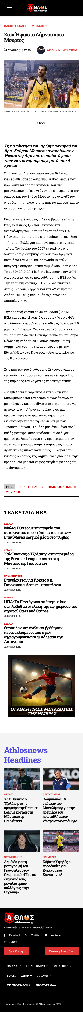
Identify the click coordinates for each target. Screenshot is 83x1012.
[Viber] (41, 132)
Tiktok (13, 941)
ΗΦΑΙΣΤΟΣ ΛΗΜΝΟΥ (61, 487)
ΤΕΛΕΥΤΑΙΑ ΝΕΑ (25, 512)
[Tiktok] (4, 942)
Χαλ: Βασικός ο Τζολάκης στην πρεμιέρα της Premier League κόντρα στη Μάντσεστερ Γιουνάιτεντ (39, 558)
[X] (23, 132)
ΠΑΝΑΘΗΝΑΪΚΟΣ (13, 576)
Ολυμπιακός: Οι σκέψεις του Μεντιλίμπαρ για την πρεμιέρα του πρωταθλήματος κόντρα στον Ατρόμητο (60, 810)
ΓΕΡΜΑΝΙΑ (50, 857)
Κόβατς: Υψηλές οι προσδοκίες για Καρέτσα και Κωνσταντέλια (57, 868)
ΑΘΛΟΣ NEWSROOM (62, 50)
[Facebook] (14, 132)
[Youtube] (46, 935)
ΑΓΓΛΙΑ (8, 550)
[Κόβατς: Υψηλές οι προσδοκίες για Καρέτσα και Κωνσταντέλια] (61, 841)
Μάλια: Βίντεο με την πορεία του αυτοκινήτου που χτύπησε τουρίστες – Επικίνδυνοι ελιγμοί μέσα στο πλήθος (37, 532)
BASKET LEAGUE (16, 25)
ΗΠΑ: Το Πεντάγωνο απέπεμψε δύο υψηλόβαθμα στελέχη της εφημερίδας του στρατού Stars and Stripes (40, 606)
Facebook (15, 935)
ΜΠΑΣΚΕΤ (39, 25)
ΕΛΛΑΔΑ (8, 523)
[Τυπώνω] (69, 132)
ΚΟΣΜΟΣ (8, 597)
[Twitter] (26, 935)
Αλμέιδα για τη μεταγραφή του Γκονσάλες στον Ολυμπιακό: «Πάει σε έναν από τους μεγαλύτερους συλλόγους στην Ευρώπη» (20, 876)
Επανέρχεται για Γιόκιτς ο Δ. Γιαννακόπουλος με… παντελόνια (32, 582)
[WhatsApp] (32, 132)
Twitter (35, 935)
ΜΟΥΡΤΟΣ (13, 492)
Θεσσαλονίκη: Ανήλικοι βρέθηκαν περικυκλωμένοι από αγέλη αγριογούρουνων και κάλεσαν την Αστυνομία (33, 634)
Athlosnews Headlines (26, 755)
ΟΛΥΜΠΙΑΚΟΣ (51, 794)
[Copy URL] (60, 132)
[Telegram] (51, 132)
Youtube (56, 935)
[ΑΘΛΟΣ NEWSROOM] (41, 50)
